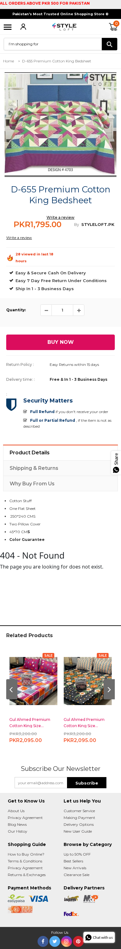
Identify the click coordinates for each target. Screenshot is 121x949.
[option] (60, 124)
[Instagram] (66, 940)
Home (8, 61)
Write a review (60, 217)
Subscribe (86, 782)
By (76, 224)
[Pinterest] (78, 940)
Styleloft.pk (97, 224)
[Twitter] (54, 940)
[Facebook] (43, 940)
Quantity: (16, 310)
